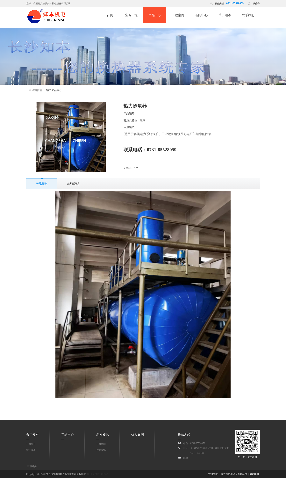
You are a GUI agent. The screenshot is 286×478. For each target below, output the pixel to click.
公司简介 (31, 444)
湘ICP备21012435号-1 (97, 474)
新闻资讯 (102, 434)
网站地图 (254, 474)
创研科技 (242, 474)
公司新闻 (101, 444)
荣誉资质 (31, 449)
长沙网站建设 (228, 474)
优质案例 (137, 434)
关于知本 (32, 434)
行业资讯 (101, 449)
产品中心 (67, 434)
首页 (48, 90)
